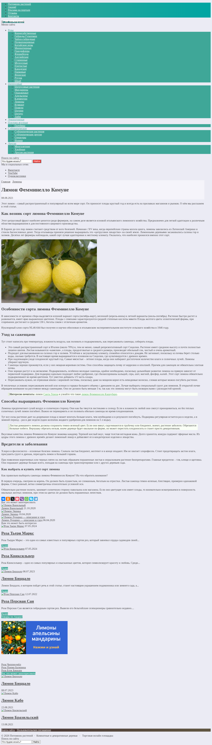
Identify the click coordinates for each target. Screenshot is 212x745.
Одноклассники (17, 176)
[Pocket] (17, 499)
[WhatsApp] (26, 499)
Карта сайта (8, 730)
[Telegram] (36, 499)
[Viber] (22, 499)
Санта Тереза (50, 394)
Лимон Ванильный (12, 508)
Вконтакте (14, 170)
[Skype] (31, 499)
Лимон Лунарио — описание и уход (21, 520)
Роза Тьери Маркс (17, 533)
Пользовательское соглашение (34, 730)
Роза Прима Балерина (13, 667)
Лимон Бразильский (19, 717)
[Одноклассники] (8, 499)
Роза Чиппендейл (11, 664)
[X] (13, 499)
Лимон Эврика (9, 514)
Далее (4, 545)
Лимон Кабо (12, 700)
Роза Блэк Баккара (11, 670)
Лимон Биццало (15, 578)
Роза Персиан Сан (17, 601)
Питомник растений (12, 21)
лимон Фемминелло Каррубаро (99, 394)
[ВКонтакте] (3, 499)
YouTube (13, 173)
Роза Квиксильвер (17, 556)
